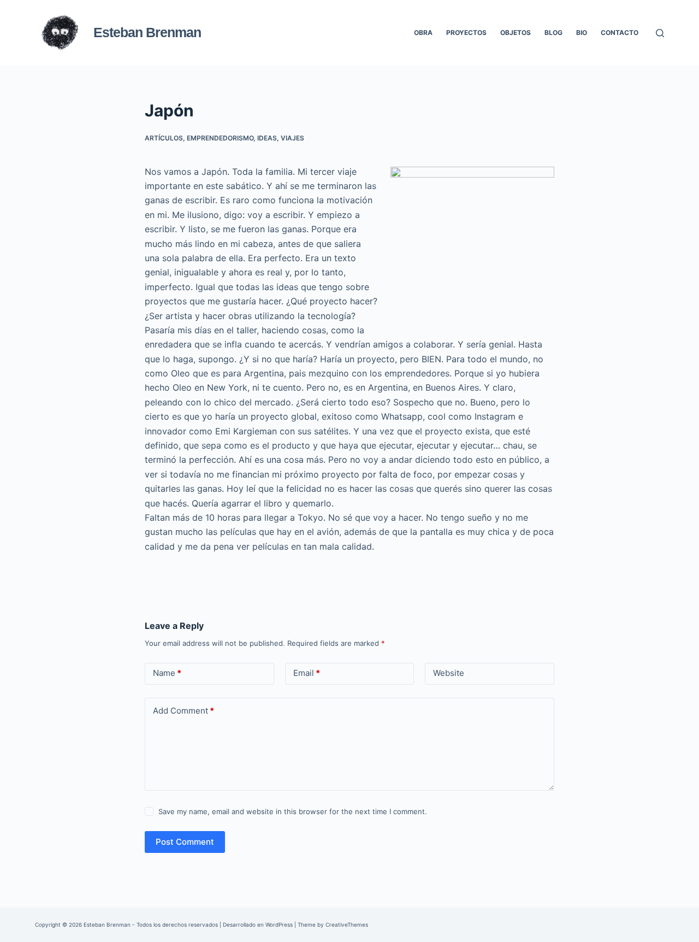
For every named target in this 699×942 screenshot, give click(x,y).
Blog (553, 32)
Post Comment (185, 842)
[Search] (660, 33)
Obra (423, 32)
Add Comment (183, 710)
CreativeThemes (346, 924)
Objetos (515, 32)
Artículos (164, 138)
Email (306, 673)
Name (167, 673)
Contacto (619, 32)
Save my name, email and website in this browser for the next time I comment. (292, 811)
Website (448, 673)
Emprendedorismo (220, 138)
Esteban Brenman (147, 32)
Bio (581, 32)
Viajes (292, 138)
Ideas (267, 138)
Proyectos (466, 32)
